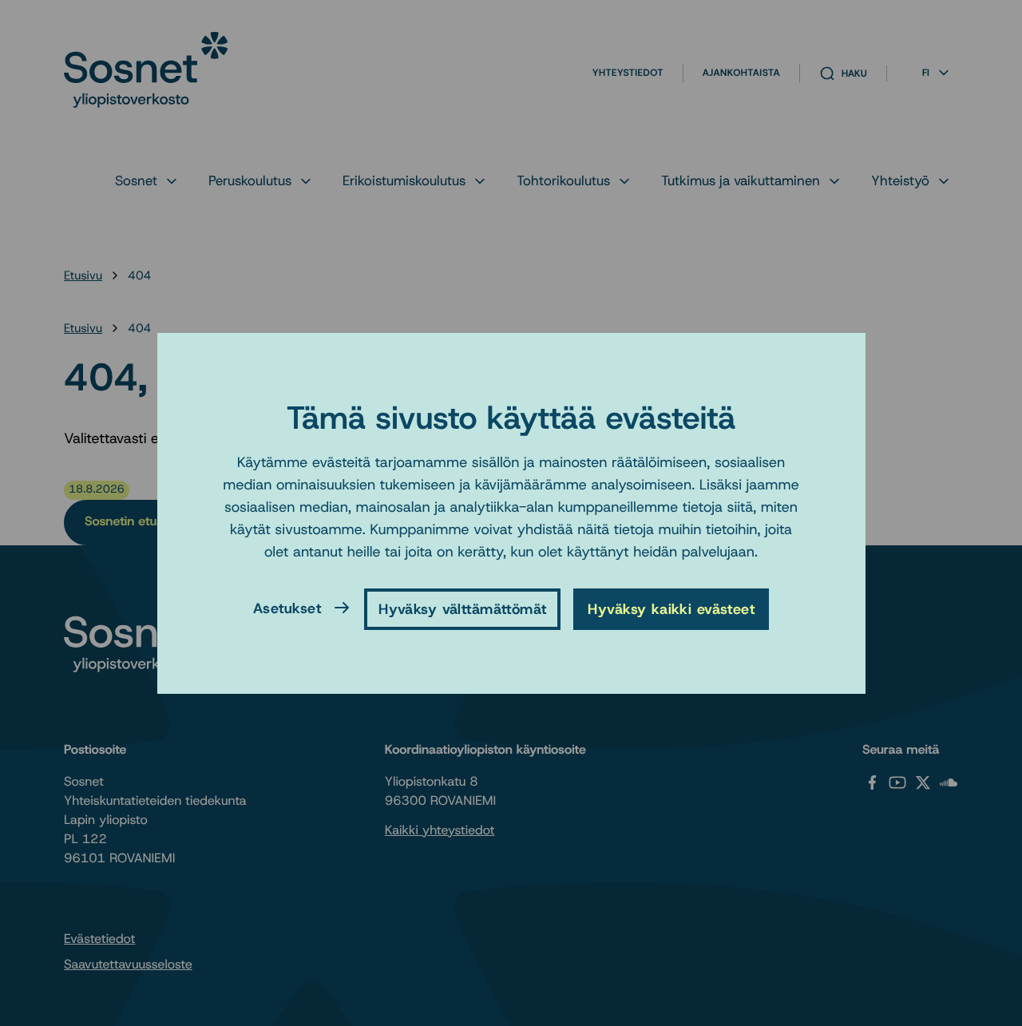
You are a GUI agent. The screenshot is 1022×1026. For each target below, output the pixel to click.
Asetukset (287, 607)
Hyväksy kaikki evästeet (671, 609)
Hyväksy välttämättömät (462, 609)
